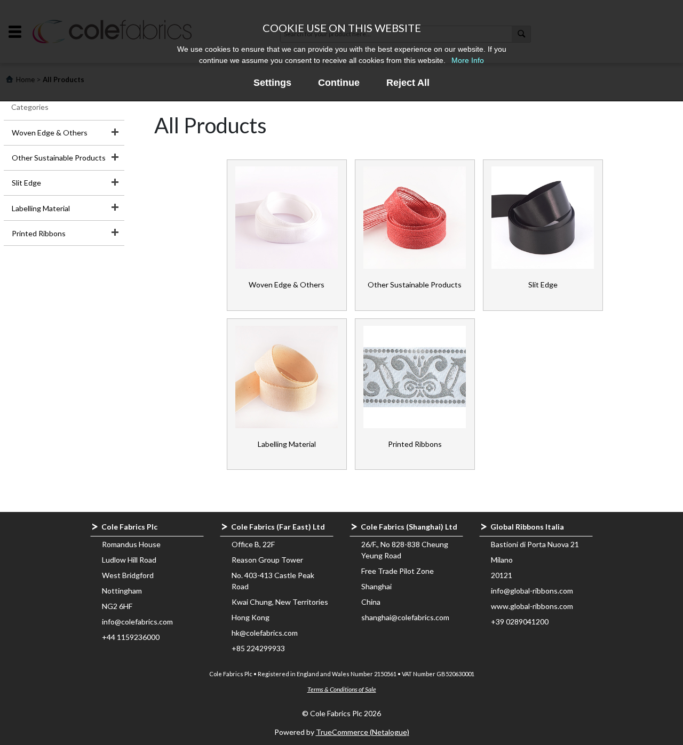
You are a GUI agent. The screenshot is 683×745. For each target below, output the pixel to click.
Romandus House (131, 544)
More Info (467, 60)
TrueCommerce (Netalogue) (362, 731)
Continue (339, 82)
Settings (272, 82)
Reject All (408, 82)
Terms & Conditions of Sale (341, 689)
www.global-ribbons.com (532, 606)
